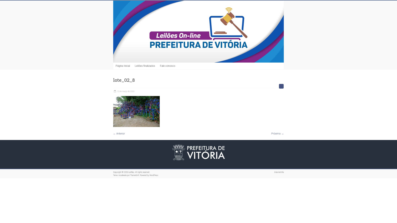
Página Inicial (123, 65)
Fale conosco (167, 65)
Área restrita (279, 172)
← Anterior (119, 133)
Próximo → (277, 133)
